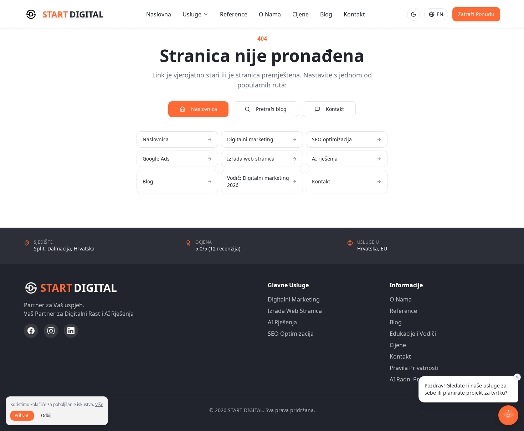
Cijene (300, 14)
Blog (326, 14)
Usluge (192, 14)
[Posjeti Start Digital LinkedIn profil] (71, 331)
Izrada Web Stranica (295, 311)
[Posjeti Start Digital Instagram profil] (51, 331)
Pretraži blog (271, 109)
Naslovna (158, 14)
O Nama (270, 14)
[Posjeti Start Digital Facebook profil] (31, 331)
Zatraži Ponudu (476, 14)
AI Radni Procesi (411, 379)
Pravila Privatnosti (414, 368)
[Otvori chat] (508, 415)
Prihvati (22, 415)
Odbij (46, 415)
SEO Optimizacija (291, 334)
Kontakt (354, 14)
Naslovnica (204, 109)
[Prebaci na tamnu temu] (413, 14)
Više (99, 404)
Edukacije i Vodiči (413, 334)
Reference (233, 14)
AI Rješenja (282, 322)
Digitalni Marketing (294, 299)
